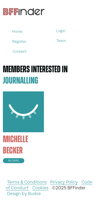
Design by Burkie (24, 193)
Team (61, 40)
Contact (20, 51)
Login (60, 30)
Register (19, 41)
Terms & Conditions (27, 182)
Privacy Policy (64, 182)
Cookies (40, 187)
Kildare (13, 160)
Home (17, 31)
